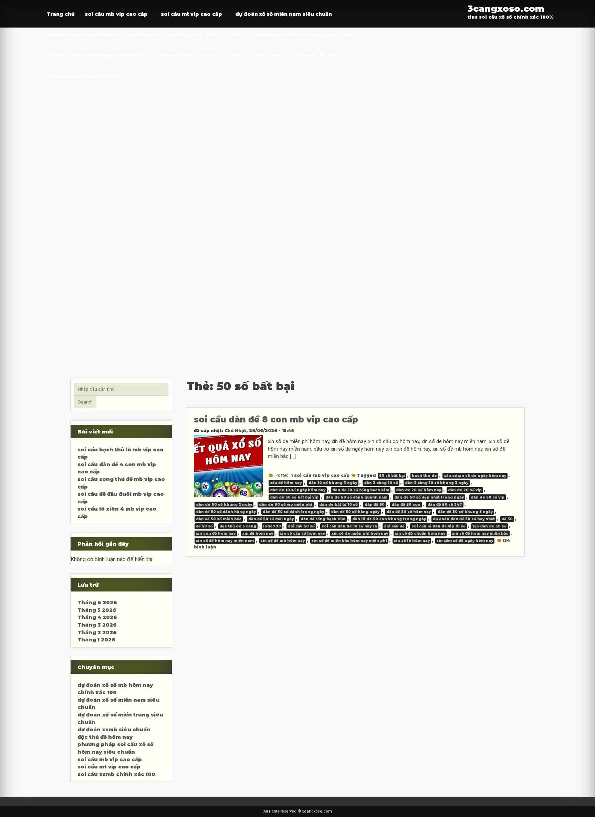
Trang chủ (60, 14)
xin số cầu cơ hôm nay (302, 533)
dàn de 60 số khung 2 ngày (224, 504)
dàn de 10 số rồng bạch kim (360, 490)
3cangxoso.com (506, 8)
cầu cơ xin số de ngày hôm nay (475, 475)
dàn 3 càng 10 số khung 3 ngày (436, 483)
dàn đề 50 (375, 504)
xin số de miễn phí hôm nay (360, 533)
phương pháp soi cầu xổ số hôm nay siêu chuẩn (220, 55)
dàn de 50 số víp (487, 497)
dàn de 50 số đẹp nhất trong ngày (429, 497)
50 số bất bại (392, 475)
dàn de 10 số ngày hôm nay (297, 490)
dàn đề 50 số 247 (444, 504)
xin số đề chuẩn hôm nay (420, 533)
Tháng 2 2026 (97, 632)
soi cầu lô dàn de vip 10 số (438, 526)
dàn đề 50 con (406, 504)
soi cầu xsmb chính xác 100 (83, 76)
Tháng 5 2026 (96, 610)
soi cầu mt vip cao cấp (191, 14)
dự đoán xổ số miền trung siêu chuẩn (304, 35)
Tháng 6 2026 (97, 602)
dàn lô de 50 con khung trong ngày (389, 519)
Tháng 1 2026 (96, 640)
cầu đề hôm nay (286, 483)
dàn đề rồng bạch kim (323, 519)
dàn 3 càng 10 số (381, 483)
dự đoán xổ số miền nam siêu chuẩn (283, 14)
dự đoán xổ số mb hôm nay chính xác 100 (185, 35)
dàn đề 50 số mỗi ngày (271, 519)
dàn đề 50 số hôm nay (408, 512)
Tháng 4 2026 (97, 617)
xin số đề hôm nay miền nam (225, 540)
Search (85, 402)
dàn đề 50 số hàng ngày (355, 512)
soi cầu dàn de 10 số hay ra (349, 526)
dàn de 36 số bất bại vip (294, 497)
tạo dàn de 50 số (489, 526)
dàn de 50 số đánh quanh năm (356, 497)
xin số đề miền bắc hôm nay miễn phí (349, 540)
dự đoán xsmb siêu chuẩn (81, 35)
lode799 (272, 526)
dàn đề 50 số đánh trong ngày (293, 512)
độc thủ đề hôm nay (324, 55)
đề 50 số (204, 526)
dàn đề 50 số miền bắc (218, 519)
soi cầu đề (394, 526)
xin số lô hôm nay (412, 540)
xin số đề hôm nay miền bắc (480, 533)
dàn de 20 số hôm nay (418, 490)
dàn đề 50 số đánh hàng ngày (226, 512)
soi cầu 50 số (301, 526)
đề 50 (507, 519)
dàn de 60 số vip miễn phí (285, 504)
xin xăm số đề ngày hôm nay (465, 540)
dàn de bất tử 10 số (338, 504)
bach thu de (424, 475)
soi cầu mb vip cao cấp (116, 14)
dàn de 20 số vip (465, 490)
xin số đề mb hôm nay (283, 540)
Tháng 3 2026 (97, 625)
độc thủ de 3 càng (238, 526)
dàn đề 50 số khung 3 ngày (465, 512)
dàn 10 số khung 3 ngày (333, 483)
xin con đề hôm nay (216, 533)
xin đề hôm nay (257, 533)
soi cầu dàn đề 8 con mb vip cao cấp (276, 420)
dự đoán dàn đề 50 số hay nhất (464, 519)
